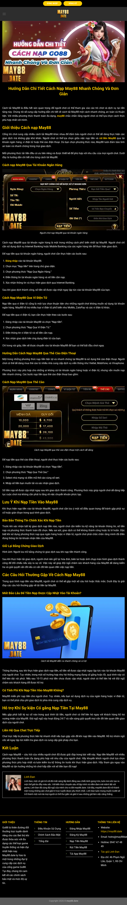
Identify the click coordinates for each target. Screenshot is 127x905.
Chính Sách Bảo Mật (49, 834)
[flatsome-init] (63, 14)
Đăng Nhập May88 (80, 828)
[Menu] (4, 14)
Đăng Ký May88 (78, 834)
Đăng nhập (12, 260)
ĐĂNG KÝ (73, 3)
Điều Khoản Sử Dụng (49, 828)
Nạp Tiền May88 (79, 841)
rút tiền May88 (107, 138)
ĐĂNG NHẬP (52, 3)
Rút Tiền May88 (78, 847)
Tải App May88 (78, 853)
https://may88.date (111, 831)
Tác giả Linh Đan (110, 851)
